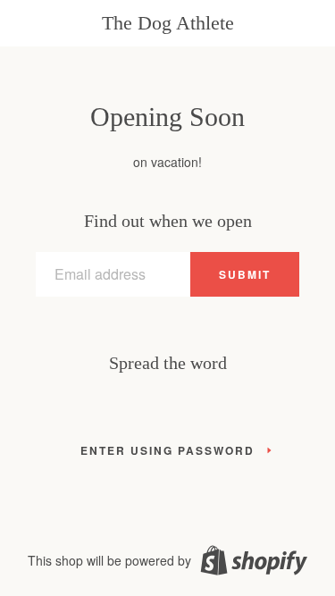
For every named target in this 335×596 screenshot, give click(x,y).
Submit (245, 274)
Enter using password (167, 450)
